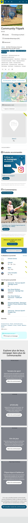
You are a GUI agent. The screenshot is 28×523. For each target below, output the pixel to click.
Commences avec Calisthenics (14, 250)
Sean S (14, 138)
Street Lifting (20, 64)
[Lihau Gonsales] (4, 273)
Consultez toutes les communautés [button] (14, 507)
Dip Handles (4, 52)
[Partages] (8, 69)
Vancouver (7, 42)
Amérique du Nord (18, 35)
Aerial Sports (10, 66)
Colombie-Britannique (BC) (12, 38)
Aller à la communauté (14, 381)
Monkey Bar (12, 50)
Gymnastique (4, 66)
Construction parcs (18, 323)
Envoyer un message (11, 336)
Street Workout (5, 55)
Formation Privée (17, 62)
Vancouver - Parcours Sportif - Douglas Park (16, 311)
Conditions (9, 325)
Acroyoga (24, 66)
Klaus (9, 267)
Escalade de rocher (13, 64)
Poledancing (23, 59)
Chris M (10, 262)
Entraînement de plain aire (14, 55)
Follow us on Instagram (8, 175)
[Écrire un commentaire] (12, 69)
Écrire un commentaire (7, 192)
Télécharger (6, 178)
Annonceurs (4, 325)
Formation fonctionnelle (6, 60)
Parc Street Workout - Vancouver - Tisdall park (15, 296)
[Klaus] (4, 268)
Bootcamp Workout (21, 60)
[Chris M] (4, 263)
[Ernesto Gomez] (4, 259)
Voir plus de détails (5, 147)
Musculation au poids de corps (8, 57)
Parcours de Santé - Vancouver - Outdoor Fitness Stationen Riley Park (17, 304)
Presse (11, 323)
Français (4, 329)
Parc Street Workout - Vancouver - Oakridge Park (15, 290)
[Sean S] (14, 125)
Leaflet (2, 101)
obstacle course (5, 62)
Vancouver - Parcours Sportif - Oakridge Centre (16, 283)
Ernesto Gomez (12, 258)
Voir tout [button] (25, 255)
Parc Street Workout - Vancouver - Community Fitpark (14, 80)
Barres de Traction (5, 50)
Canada (6, 35)
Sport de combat (5, 64)
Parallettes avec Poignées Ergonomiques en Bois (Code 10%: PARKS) (13, 226)
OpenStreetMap (8, 101)
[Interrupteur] (24, 87)
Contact (19, 325)
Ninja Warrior (17, 59)
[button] (24, 95)
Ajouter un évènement (9, 108)
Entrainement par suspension (7, 59)
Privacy (15, 325)
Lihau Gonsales (12, 273)
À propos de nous (5, 323)
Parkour (14, 60)
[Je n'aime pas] (5, 69)
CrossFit (10, 62)
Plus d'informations (12, 244)
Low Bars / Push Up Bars (21, 50)
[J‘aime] (2, 69)
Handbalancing (17, 66)
